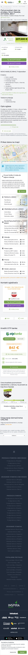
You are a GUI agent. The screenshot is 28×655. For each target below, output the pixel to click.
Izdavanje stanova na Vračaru (14, 487)
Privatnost (20, 594)
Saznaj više (8, 424)
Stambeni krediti (9, 339)
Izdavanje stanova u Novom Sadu (14, 529)
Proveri (23, 191)
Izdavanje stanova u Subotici (14, 536)
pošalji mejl (15, 67)
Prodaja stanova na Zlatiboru (14, 517)
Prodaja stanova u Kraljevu (14, 520)
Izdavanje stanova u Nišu (14, 531)
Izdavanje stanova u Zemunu (14, 482)
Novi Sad (15, 6)
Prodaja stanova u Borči (14, 463)
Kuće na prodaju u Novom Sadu (14, 560)
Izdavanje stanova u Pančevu (14, 543)
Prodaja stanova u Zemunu (14, 465)
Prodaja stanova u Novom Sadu (14, 498)
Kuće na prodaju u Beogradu (14, 572)
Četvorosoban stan (6, 8)
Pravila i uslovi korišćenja (14, 591)
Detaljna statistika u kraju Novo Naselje (13, 407)
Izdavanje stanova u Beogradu (14, 479)
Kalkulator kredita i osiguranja (14, 579)
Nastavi (22, 652)
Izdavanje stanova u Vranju (14, 548)
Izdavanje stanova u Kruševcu (14, 541)
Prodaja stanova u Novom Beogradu (14, 468)
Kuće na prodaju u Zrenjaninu (14, 570)
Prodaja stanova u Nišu (14, 501)
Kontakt (21, 585)
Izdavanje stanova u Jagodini (14, 546)
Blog (5, 585)
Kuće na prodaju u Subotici (14, 567)
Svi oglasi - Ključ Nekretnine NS (14, 287)
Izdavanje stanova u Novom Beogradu (14, 484)
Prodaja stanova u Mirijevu (14, 470)
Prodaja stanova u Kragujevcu (14, 503)
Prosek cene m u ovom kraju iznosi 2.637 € (17, 43)
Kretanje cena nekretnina (14, 574)
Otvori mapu (14, 158)
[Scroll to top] (14, 452)
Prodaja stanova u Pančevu (14, 515)
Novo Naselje (22, 6)
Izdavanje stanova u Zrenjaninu (14, 539)
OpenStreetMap (12, 161)
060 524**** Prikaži (15, 59)
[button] (3, 147)
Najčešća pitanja (9, 594)
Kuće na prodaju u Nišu (14, 562)
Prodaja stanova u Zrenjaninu (14, 508)
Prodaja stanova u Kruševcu (14, 513)
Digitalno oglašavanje (9, 588)
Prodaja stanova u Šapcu (14, 510)
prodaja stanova (7, 6)
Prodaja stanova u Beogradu (14, 461)
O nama (13, 585)
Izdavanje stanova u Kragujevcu (14, 534)
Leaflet (2, 161)
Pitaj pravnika (14, 577)
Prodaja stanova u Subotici (14, 505)
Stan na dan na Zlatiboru (14, 551)
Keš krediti (20, 339)
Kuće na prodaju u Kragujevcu (14, 565)
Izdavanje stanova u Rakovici (14, 489)
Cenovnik (22, 588)
